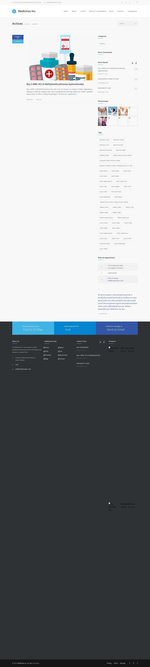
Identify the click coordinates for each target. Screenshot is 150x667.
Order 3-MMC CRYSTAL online (122, 155)
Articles (38, 100)
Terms (116, 663)
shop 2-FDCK (103, 171)
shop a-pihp (103, 192)
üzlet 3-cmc (128, 223)
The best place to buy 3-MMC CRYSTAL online (114, 202)
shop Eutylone (116, 192)
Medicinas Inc (22, 663)
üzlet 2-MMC (116, 223)
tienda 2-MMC (117, 207)
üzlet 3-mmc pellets (106, 233)
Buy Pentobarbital (82, 347)
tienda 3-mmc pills (123, 218)
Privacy (109, 663)
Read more (71, 94)
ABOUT (74, 11)
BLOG (111, 11)
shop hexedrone (105, 197)
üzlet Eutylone (105, 244)
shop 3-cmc (127, 171)
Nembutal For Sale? (83, 363)
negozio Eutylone (106, 150)
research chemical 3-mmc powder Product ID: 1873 (116, 166)
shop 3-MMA (103, 176)
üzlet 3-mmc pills (122, 233)
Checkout (48, 355)
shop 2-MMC (115, 171)
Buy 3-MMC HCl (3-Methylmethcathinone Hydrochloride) (55, 84)
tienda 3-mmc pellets (106, 218)
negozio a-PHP (104, 145)
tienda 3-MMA (104, 212)
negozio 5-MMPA (119, 140)
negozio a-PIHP (118, 145)
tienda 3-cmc (130, 207)
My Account (63, 355)
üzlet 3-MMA (104, 228)
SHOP (82, 11)
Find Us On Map (33, 329)
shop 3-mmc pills (121, 181)
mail (67, 329)
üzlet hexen (103, 249)
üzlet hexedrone (119, 244)
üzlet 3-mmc (116, 228)
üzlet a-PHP (115, 238)
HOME (66, 11)
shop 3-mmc (115, 176)
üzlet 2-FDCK (104, 223)
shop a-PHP (127, 186)
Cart (60, 351)
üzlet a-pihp (127, 238)
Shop (46, 351)
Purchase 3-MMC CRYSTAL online (110, 160)
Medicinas (30, 100)
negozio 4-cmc (104, 140)
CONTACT (120, 11)
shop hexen (118, 197)
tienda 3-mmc (116, 212)
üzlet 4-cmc (103, 238)
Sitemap (122, 663)
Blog (46, 359)
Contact (62, 359)
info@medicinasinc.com (54, 2)
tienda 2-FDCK (104, 207)
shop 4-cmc (103, 186)
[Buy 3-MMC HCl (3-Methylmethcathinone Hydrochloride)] (61, 57)
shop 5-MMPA (115, 186)
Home (26, 24)
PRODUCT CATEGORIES (97, 11)
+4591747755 (112, 273)
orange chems (104, 155)
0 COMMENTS (18, 41)
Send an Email (115, 329)
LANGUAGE (132, 11)
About (61, 347)
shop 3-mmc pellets (106, 181)
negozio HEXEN (121, 150)
